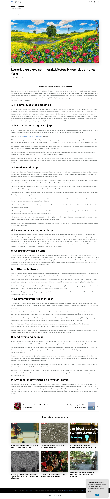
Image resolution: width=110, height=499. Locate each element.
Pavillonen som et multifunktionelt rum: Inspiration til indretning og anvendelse (82, 474)
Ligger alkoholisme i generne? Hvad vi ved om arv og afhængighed (24, 446)
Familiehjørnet (17, 6)
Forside (82, 8)
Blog (90, 8)
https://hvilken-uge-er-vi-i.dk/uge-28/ (31, 136)
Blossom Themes (68, 491)
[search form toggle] (98, 2)
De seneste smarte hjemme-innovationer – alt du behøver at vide (83, 446)
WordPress (83, 491)
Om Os (97, 8)
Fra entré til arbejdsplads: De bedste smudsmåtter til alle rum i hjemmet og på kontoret (24, 476)
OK (97, 495)
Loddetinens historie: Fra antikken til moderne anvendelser (53, 446)
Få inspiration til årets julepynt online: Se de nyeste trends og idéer (54, 475)
